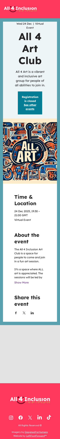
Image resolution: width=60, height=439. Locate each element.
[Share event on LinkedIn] (32, 313)
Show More (21, 282)
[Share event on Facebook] (16, 313)
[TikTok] (49, 417)
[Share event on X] (24, 313)
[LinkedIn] (39, 417)
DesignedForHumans (36, 432)
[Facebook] (20, 417)
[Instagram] (11, 417)
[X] (30, 417)
